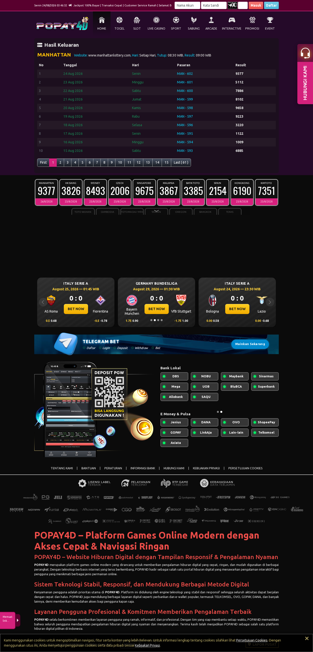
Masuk (256, 5)
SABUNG (194, 28)
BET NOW (70, 309)
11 (129, 162)
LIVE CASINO (156, 28)
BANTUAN (88, 468)
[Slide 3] (158, 320)
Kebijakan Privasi (147, 645)
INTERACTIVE (231, 28)
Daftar (271, 5)
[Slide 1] (151, 320)
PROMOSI (252, 28)
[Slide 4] (162, 320)
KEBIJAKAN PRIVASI (206, 468)
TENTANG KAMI (62, 468)
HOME (101, 28)
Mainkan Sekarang (250, 344)
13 (148, 162)
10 (120, 162)
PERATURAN (113, 468)
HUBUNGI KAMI (174, 468)
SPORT (176, 28)
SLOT (137, 28)
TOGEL (119, 28)
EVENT (270, 28)
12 (139, 162)
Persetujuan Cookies (252, 640)
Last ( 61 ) (181, 162)
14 (157, 162)
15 (166, 162)
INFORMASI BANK (143, 468)
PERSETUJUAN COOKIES (245, 468)
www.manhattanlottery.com (109, 55)
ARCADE (211, 28)
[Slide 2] (155, 320)
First (43, 162)
